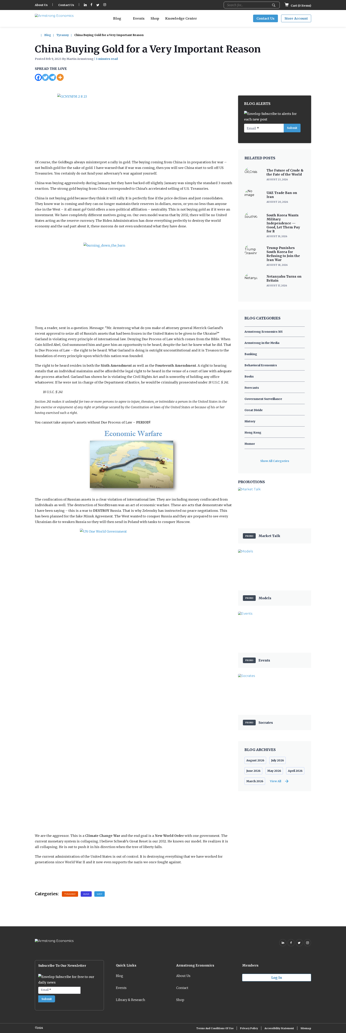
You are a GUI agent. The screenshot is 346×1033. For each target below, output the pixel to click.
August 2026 (255, 760)
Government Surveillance (263, 399)
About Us (41, 5)
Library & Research (130, 1000)
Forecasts (251, 388)
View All (275, 781)
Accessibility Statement (279, 1028)
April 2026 (295, 771)
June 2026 (253, 771)
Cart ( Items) (300, 5)
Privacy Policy (249, 1028)
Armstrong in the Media (261, 343)
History (249, 421)
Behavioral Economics (260, 365)
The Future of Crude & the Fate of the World (285, 172)
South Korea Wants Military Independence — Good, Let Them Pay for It (283, 223)
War (86, 893)
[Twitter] (45, 77)
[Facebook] (38, 77)
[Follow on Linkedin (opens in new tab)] (85, 5)
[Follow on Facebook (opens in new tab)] (92, 5)
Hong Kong (252, 432)
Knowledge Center (181, 18)
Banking (250, 354)
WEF (99, 893)
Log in (276, 978)
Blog (117, 18)
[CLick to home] (39, 35)
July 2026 (277, 760)
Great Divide (253, 410)
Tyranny (62, 35)
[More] (60, 77)
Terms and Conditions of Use (214, 1028)
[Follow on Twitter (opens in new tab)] (97, 5)
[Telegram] (52, 77)
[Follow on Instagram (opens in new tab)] (104, 5)
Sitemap (306, 1028)
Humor (249, 444)
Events (139, 18)
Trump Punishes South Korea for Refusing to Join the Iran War (283, 254)
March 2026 (254, 781)
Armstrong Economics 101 (263, 331)
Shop (155, 18)
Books (249, 376)
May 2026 (274, 771)
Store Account (296, 18)
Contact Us (66, 5)
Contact (182, 988)
